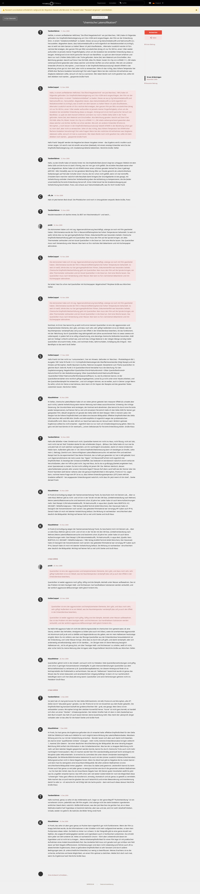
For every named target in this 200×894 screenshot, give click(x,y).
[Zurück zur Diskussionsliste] (3, 3)
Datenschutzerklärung (106, 884)
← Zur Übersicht (10, 18)
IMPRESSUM (90, 884)
